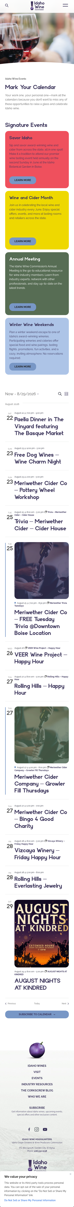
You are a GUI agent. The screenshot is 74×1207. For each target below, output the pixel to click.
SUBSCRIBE (37, 1107)
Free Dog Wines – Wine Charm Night (37, 458)
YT (45, 1129)
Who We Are (37, 1096)
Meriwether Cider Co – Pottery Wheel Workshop (40, 490)
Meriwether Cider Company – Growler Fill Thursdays (39, 783)
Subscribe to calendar (35, 1014)
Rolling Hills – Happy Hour (39, 689)
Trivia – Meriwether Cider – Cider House (40, 524)
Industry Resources (37, 1084)
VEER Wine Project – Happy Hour (40, 658)
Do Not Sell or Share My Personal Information (30, 1200)
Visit (37, 1072)
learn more (22, 180)
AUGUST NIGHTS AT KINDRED (37, 984)
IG (37, 1129)
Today (37, 1003)
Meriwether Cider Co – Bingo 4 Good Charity (40, 819)
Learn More (22, 241)
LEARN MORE (22, 366)
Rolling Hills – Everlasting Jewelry (38, 882)
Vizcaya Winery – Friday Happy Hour (37, 853)
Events (37, 1078)
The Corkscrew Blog (37, 1090)
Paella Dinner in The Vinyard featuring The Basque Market (39, 426)
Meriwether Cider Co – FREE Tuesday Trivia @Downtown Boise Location (40, 622)
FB (29, 1129)
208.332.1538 (40, 1151)
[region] (37, 1189)
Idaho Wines (37, 1065)
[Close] (70, 1174)
